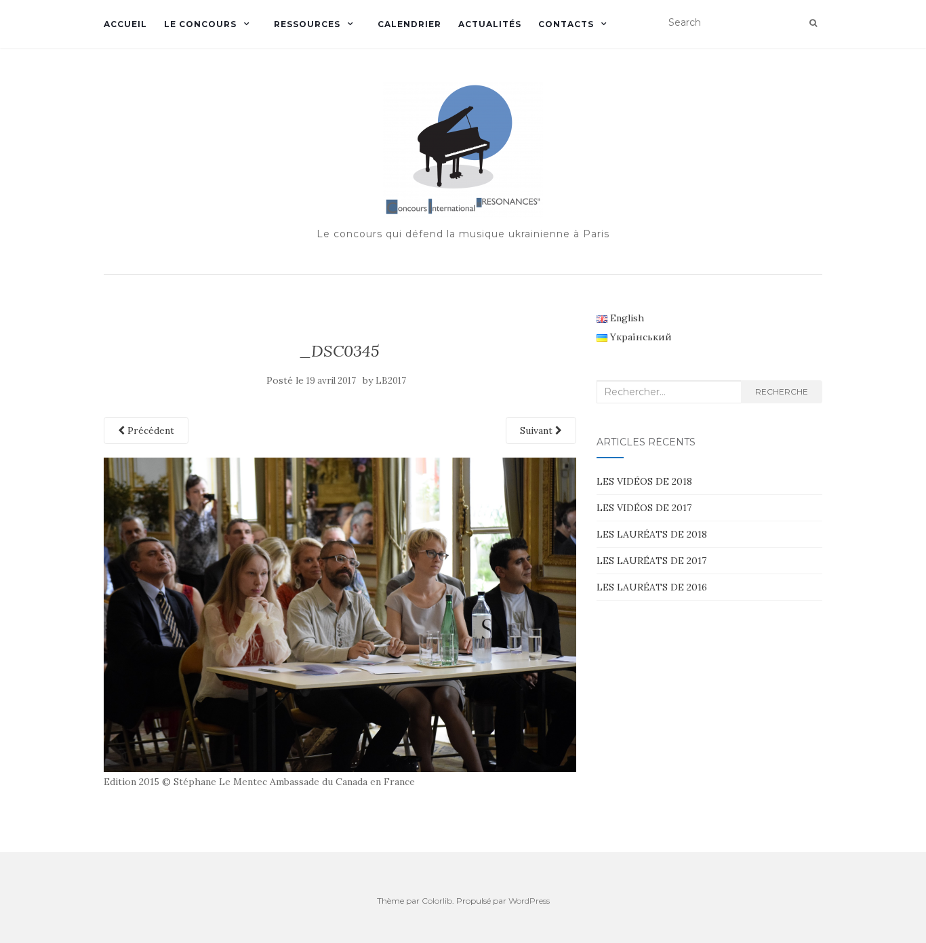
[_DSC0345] (340, 613)
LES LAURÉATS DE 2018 (652, 534)
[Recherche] (813, 23)
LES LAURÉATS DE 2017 (651, 561)
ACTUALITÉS (489, 24)
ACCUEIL (125, 24)
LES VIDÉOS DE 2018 (644, 481)
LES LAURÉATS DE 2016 (652, 587)
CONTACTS (566, 24)
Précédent (149, 430)
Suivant (537, 430)
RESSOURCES (307, 24)
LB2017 (391, 380)
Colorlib (437, 901)
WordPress (529, 901)
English (625, 318)
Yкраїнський (639, 337)
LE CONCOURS (200, 24)
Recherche (781, 391)
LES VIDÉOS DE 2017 (644, 508)
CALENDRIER (409, 24)
